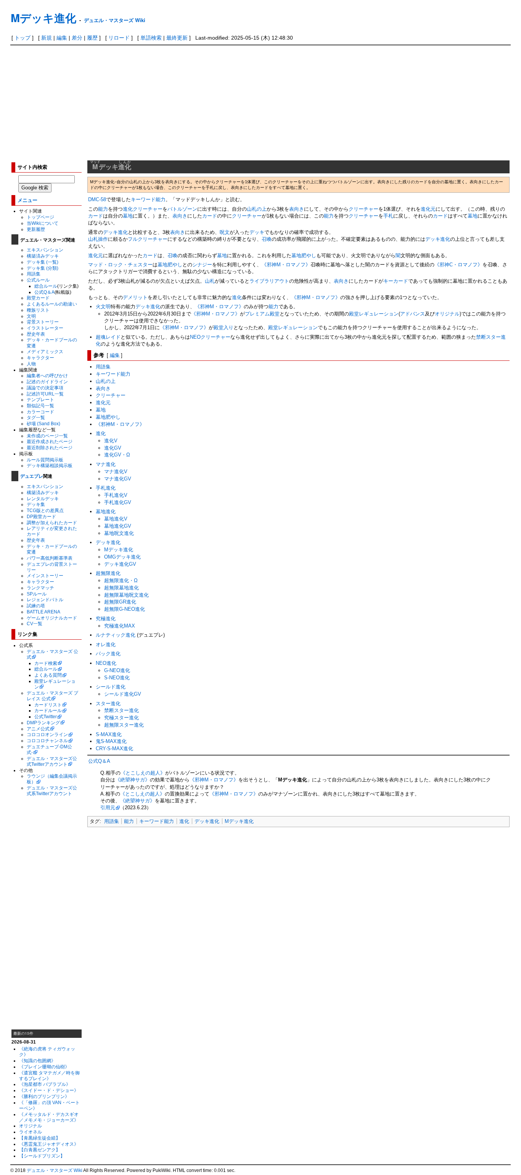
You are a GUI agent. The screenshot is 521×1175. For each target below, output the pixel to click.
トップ (22, 38)
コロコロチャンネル (47, 740)
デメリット (135, 297)
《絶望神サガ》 (132, 780)
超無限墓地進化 (121, 588)
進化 (237, 297)
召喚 (267, 239)
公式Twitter (45, 716)
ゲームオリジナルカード (52, 617)
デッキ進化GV (120, 564)
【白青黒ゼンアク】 (39, 1149)
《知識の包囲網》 (37, 1060)
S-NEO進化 (117, 677)
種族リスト (38, 309)
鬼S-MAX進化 (111, 741)
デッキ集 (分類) (42, 268)
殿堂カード (38, 297)
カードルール (48, 710)
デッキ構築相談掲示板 (49, 465)
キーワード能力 (148, 199)
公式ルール (38, 279)
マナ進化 (106, 464)
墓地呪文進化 (119, 533)
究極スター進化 (121, 717)
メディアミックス (45, 351)
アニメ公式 (38, 728)
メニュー (27, 199)
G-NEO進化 (117, 670)
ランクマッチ (40, 587)
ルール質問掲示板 (45, 459)
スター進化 (108, 703)
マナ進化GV (117, 479)
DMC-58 (97, 199)
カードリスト (48, 704)
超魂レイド (108, 337)
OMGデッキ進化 (122, 557)
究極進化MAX (119, 626)
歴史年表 (36, 333)
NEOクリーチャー (210, 337)
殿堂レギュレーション (374, 314)
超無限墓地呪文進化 (126, 595)
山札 (210, 281)
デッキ (256, 232)
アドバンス (412, 314)
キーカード (395, 281)
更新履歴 (36, 229)
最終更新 (177, 38)
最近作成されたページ (49, 441)
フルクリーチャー (147, 239)
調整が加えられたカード (52, 522)
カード (95, 216)
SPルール (37, 593)
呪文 (225, 232)
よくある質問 (48, 674)
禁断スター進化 (121, 710)
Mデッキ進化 (43, 18)
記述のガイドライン (47, 381)
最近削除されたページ (49, 447)
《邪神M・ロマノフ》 (286, 264)
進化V (110, 440)
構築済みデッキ (43, 255)
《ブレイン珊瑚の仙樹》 (44, 1066)
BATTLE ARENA (43, 611)
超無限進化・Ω (121, 580)
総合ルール (45, 285)
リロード (119, 38)
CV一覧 (34, 623)
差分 (77, 38)
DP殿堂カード (41, 516)
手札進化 (106, 488)
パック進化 (108, 653)
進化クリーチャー (142, 209)
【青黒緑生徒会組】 (39, 1137)
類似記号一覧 (40, 405)
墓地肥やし (303, 255)
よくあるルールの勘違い (52, 303)
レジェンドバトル (45, 599)
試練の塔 (36, 605)
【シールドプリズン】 (42, 1155)
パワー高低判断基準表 (49, 557)
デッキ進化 (115, 232)
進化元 (428, 209)
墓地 (128, 216)
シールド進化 (110, 687)
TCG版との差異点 (45, 510)
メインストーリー (45, 575)
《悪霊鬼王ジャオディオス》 (49, 1143)
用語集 (33, 273)
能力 (103, 209)
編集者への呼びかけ (47, 375)
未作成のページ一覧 (47, 435)
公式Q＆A (44, 292)
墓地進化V (115, 519)
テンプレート (40, 399)
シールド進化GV (122, 694)
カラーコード (40, 411)
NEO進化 (106, 663)
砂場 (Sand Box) (43, 423)
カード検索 (45, 663)
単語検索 (151, 38)
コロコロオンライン (47, 734)
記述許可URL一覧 (45, 393)
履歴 (92, 38)
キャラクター (40, 357)
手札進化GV (117, 502)
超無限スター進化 (124, 725)
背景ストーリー (43, 321)
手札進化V (115, 495)
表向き (296, 209)
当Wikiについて (42, 223)
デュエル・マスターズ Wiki (114, 20)
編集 (61, 38)
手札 (388, 216)
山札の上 (257, 209)
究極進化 (106, 618)
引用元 (107, 807)
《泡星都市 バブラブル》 (45, 1084)
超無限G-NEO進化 (124, 609)
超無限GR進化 (120, 602)
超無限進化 (108, 573)
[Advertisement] (260, 102)
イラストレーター (45, 327)
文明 (31, 316)
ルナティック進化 (115, 635)
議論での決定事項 (45, 387)
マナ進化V (115, 471)
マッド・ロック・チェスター (120, 264)
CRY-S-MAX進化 (114, 748)
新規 (46, 38)
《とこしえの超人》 (143, 773)
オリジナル (30, 1125)
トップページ (40, 217)
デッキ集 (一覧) (42, 261)
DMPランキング (43, 722)
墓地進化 (106, 511)
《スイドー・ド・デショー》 (49, 1090)
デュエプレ (31, 475)
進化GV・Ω (117, 455)
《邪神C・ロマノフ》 (458, 264)
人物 (31, 363)
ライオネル (30, 1131)
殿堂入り (223, 327)
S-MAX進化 (109, 734)
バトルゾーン (182, 209)
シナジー (202, 264)
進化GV (112, 448)
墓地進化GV (117, 526)
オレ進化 (106, 644)
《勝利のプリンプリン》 (44, 1096)
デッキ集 (36, 504)
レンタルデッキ (43, 498)
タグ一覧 (36, 417)
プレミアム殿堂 (262, 314)
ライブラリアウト (269, 281)
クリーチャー (363, 209)
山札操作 (98, 239)
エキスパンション (45, 249)
